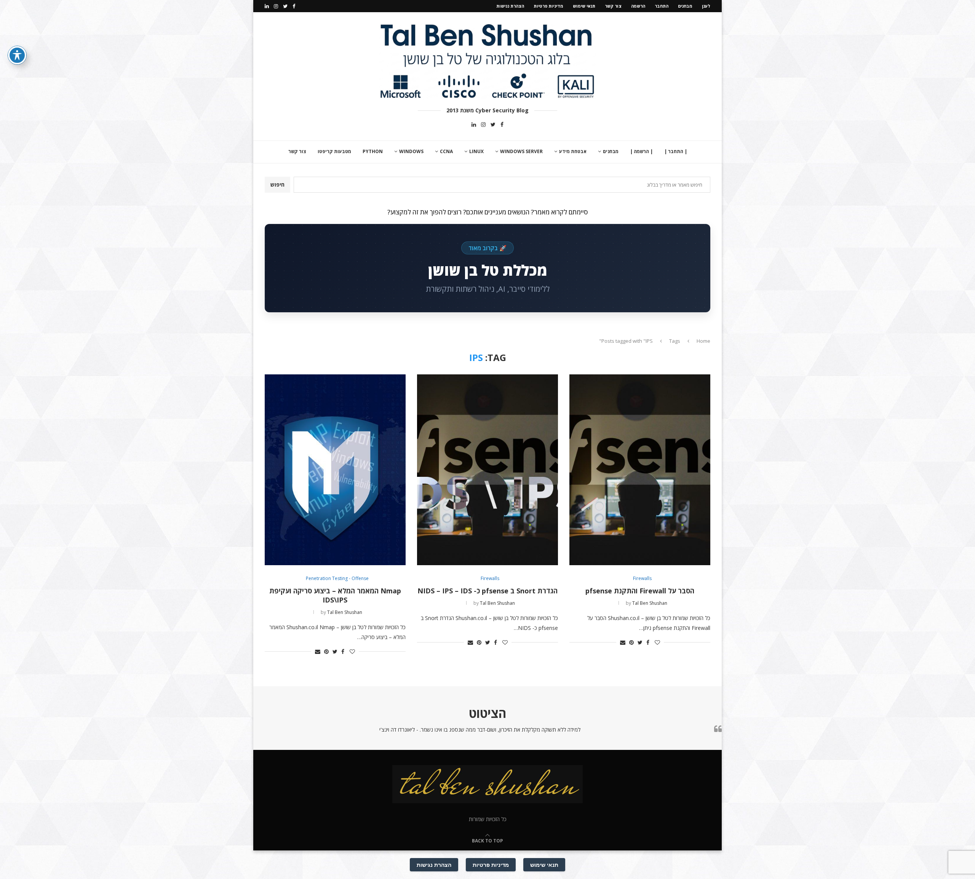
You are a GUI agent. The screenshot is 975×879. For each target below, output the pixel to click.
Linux (476, 151)
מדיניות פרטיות (548, 6)
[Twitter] (285, 6)
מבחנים (685, 6)
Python (373, 151)
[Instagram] (276, 6)
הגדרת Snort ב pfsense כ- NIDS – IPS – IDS (487, 590)
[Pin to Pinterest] (631, 642)
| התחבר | (675, 151)
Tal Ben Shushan (649, 603)
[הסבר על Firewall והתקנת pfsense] (639, 469)
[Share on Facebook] (647, 642)
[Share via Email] (622, 642)
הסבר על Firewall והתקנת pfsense (639, 590)
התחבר (661, 6)
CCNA (446, 151)
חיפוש (277, 184)
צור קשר (613, 6)
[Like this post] (657, 642)
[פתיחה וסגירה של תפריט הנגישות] (17, 55)
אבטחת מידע (573, 151)
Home (703, 340)
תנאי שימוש (584, 6)
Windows (411, 151)
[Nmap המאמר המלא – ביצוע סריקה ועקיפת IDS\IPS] (335, 469)
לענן (706, 6)
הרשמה (638, 6)
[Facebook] (293, 6)
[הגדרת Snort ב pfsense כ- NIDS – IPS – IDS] (487, 469)
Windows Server (521, 151)
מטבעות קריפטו (334, 151)
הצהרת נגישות (510, 6)
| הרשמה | (641, 151)
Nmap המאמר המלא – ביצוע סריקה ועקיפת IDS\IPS (335, 595)
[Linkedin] (267, 6)
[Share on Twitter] (640, 642)
